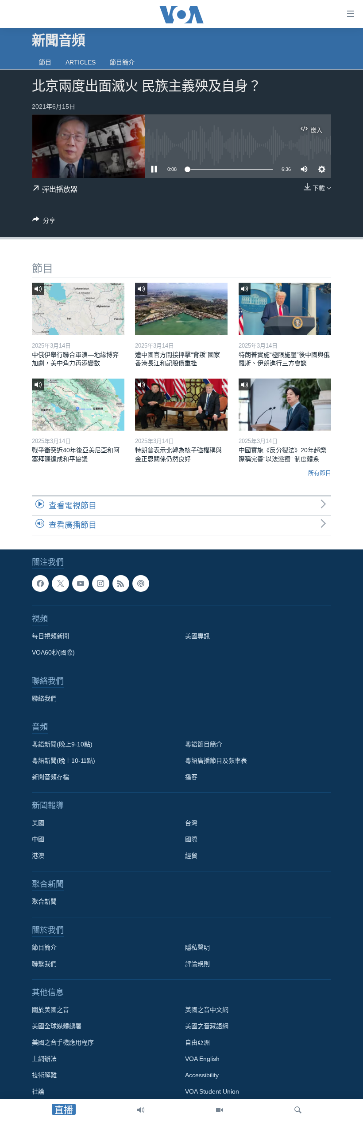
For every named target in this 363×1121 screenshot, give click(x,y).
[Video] (219, 1110)
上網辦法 (44, 1058)
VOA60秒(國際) (53, 652)
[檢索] (298, 1110)
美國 (38, 822)
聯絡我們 (44, 698)
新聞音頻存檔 (50, 776)
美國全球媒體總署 (56, 1026)
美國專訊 (197, 636)
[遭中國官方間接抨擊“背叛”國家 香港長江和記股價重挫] (181, 309)
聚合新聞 (44, 901)
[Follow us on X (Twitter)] (60, 583)
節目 (45, 62)
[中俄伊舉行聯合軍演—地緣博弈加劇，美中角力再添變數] (78, 309)
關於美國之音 (50, 1009)
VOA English (202, 1058)
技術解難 (44, 1075)
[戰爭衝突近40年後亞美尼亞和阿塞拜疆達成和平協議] (78, 405)
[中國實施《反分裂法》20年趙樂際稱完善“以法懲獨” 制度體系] (285, 405)
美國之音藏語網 (206, 1026)
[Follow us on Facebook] (40, 583)
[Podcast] (140, 583)
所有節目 (319, 473)
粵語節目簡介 (203, 744)
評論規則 (197, 963)
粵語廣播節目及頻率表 (216, 760)
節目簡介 (122, 62)
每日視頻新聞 (50, 636)
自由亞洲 (197, 1042)
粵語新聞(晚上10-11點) (63, 760)
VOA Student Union (212, 1091)
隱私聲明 (197, 947)
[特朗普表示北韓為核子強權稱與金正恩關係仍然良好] (181, 405)
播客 (191, 776)
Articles (81, 62)
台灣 (191, 822)
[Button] (43, 222)
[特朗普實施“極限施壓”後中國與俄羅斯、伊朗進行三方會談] (285, 309)
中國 (38, 839)
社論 (38, 1091)
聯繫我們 (44, 963)
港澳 (38, 855)
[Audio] (140, 1110)
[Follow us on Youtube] (80, 583)
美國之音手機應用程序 (63, 1042)
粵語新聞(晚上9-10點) (62, 744)
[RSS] (120, 583)
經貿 (191, 855)
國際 (191, 839)
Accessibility (202, 1075)
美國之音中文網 (206, 1009)
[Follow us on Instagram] (100, 583)
